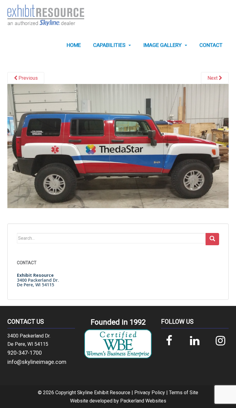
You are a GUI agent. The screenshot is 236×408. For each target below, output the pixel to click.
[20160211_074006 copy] (118, 146)
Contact (210, 45)
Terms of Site (183, 392)
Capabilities (109, 45)
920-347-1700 (24, 352)
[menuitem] (74, 45)
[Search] (212, 239)
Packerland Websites (143, 401)
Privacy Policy (149, 392)
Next (213, 78)
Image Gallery (162, 45)
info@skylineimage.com (36, 362)
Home (74, 45)
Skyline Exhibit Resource (103, 392)
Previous (27, 78)
